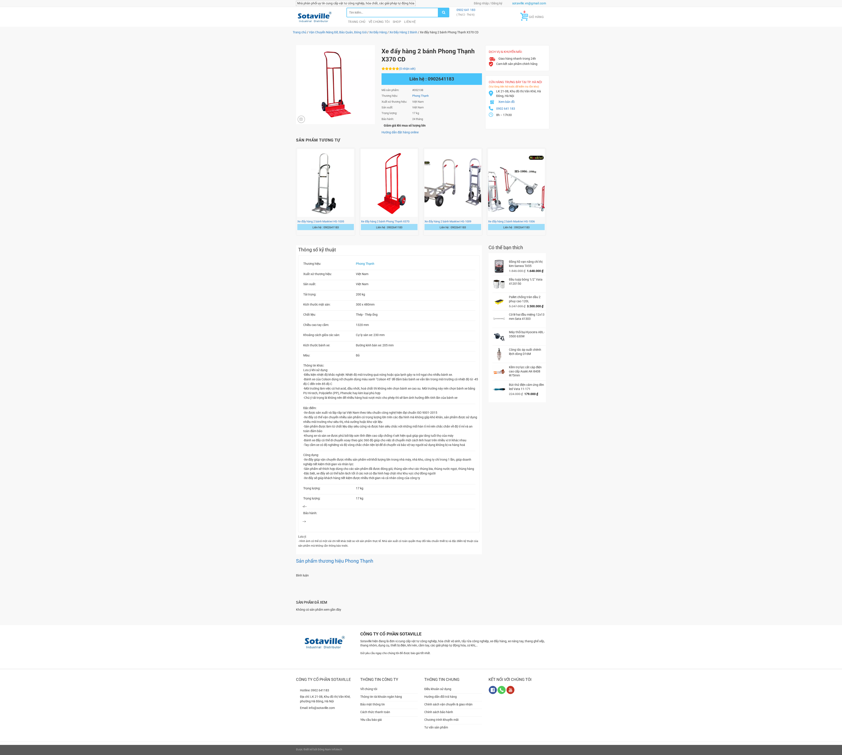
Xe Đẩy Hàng (378, 32)
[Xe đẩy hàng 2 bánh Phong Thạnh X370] (389, 183)
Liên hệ (410, 21)
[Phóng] (301, 119)
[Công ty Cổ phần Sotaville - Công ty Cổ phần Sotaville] (318, 17)
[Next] (545, 192)
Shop (397, 21)
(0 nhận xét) (407, 68)
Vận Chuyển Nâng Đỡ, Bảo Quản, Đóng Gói (338, 32)
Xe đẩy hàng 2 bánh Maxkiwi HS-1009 (448, 221)
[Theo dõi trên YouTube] (511, 690)
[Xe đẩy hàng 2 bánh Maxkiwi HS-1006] (516, 183)
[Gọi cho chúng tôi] (502, 690)
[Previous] (296, 192)
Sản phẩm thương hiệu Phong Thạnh (334, 561)
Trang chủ (357, 21)
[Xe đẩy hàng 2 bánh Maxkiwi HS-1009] (453, 183)
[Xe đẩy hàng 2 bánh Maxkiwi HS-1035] (325, 183)
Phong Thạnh (365, 263)
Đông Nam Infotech (330, 749)
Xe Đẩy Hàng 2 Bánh (403, 32)
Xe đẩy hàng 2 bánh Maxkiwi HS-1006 (511, 221)
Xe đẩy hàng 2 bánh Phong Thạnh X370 (385, 221)
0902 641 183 (465, 10)
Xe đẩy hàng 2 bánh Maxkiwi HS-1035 (320, 221)
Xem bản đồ (506, 102)
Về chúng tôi (379, 21)
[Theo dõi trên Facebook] (493, 690)
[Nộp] (443, 12)
